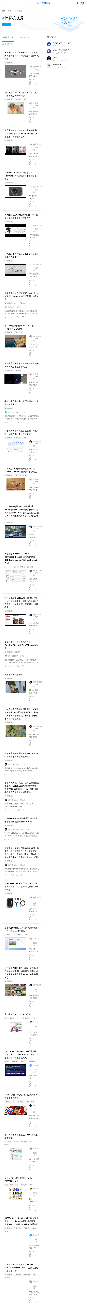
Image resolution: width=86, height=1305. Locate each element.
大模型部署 (17, 99)
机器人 (26, 437)
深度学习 (8, 935)
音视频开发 (32, 1061)
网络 (6, 1145)
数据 (16, 1185)
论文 (33, 1018)
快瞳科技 (36, 103)
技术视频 (24, 37)
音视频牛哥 (37, 441)
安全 (19, 1018)
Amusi (35, 1022)
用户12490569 (38, 526)
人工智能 (22, 303)
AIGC (15, 303)
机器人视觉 (17, 437)
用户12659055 (13, 412)
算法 (25, 99)
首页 (3, 11)
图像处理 (23, 1061)
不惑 (34, 1105)
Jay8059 (36, 938)
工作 (13, 1101)
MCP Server (22, 475)
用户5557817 (13, 656)
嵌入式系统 (27, 1274)
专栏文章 (8, 37)
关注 (6, 24)
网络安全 (13, 1018)
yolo (20, 332)
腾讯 (32, 1101)
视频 (11, 1185)
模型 (6, 1018)
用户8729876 (38, 336)
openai (7, 1101)
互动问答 (7, 44)
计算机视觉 (8, 62)
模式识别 (15, 1141)
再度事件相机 (38, 66)
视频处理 (17, 652)
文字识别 (30, 567)
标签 (9, 11)
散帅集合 (36, 1065)
